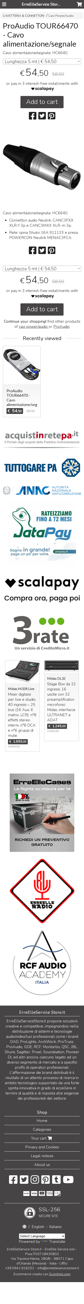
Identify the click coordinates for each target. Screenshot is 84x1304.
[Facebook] (13, 1181)
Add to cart (42, 101)
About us (42, 1164)
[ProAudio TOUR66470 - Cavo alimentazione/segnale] (42, 167)
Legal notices (42, 1155)
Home (42, 1120)
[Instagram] (35, 1181)
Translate (57, 1241)
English (38, 1226)
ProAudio (61, 326)
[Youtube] (68, 1181)
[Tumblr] (56, 1181)
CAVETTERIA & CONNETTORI (23, 16)
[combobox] (42, 61)
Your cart (39, 1138)
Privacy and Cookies (42, 1147)
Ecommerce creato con (42, 1274)
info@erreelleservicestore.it (58, 1268)
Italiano (55, 1226)
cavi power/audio (34, 326)
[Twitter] (24, 1181)
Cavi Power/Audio (61, 16)
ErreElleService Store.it (42, 4)
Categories (42, 1129)
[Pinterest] (45, 1181)
